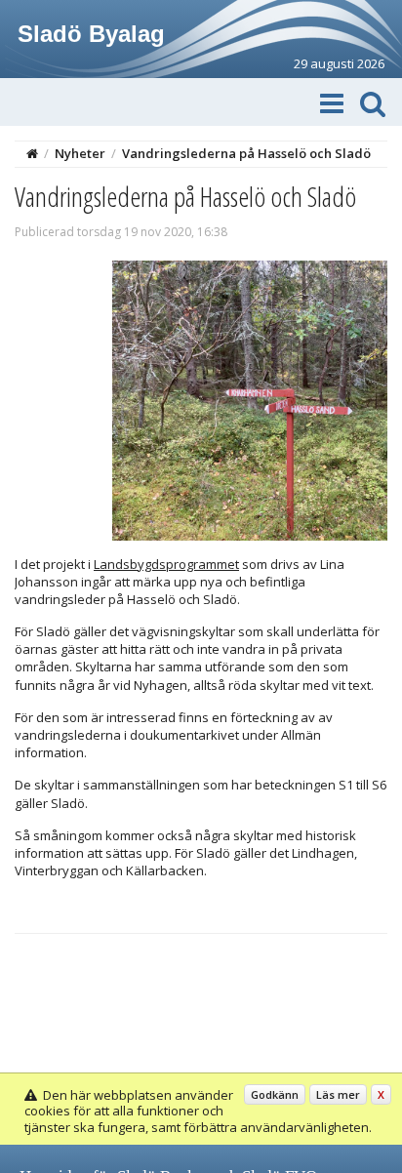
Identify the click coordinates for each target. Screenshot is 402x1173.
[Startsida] (32, 153)
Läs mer (338, 1094)
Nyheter (80, 153)
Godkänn (275, 1094)
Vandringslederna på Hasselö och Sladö (246, 153)
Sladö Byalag (91, 33)
